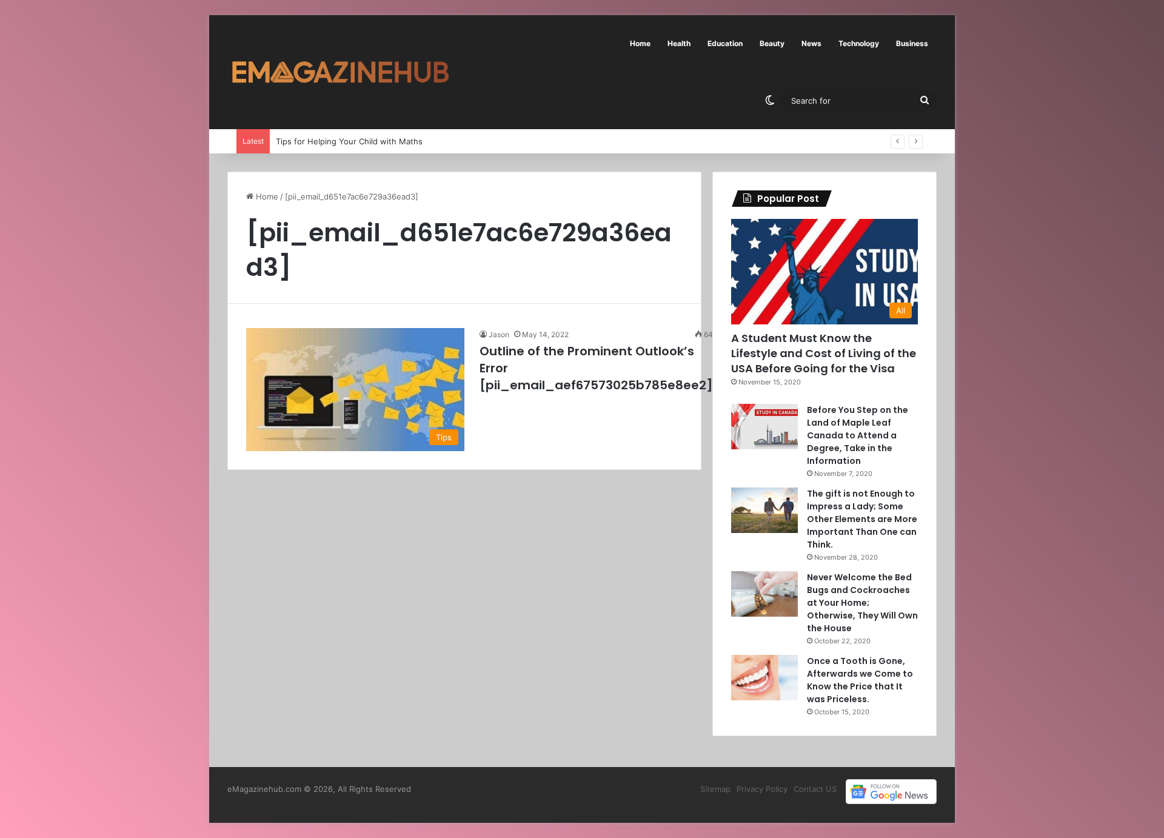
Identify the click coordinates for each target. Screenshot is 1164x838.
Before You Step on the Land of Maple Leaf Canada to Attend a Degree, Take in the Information (857, 435)
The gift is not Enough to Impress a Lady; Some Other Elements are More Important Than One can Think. (862, 519)
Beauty (772, 43)
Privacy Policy (762, 789)
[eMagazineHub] (340, 72)
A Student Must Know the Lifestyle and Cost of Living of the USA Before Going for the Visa (823, 353)
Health (679, 43)
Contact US (815, 789)
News (811, 43)
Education (725, 43)
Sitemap (715, 789)
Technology (858, 43)
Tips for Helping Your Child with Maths (348, 141)
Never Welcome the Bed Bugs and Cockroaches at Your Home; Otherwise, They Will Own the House (862, 602)
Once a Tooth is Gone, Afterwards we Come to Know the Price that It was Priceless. (860, 680)
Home (640, 43)
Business (912, 43)
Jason (499, 334)
